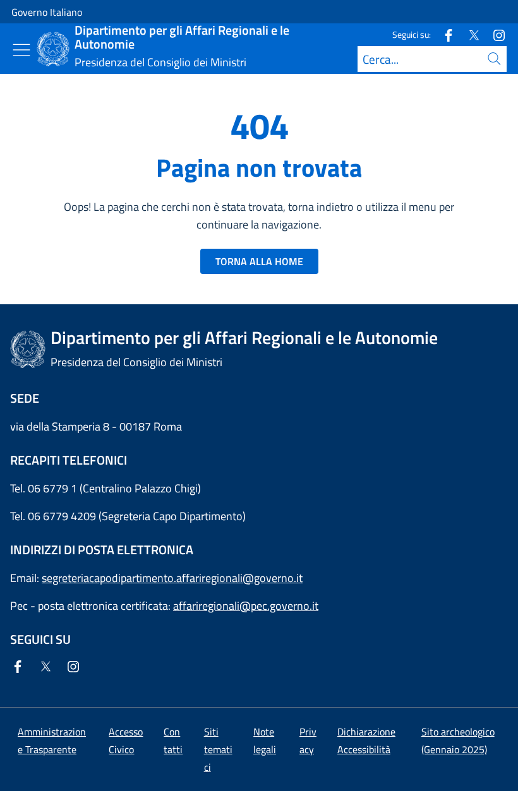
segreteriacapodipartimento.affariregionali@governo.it (172, 577)
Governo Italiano (46, 12)
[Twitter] (468, 34)
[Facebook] (443, 34)
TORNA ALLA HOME (259, 261)
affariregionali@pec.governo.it (245, 605)
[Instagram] (494, 34)
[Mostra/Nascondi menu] (21, 50)
